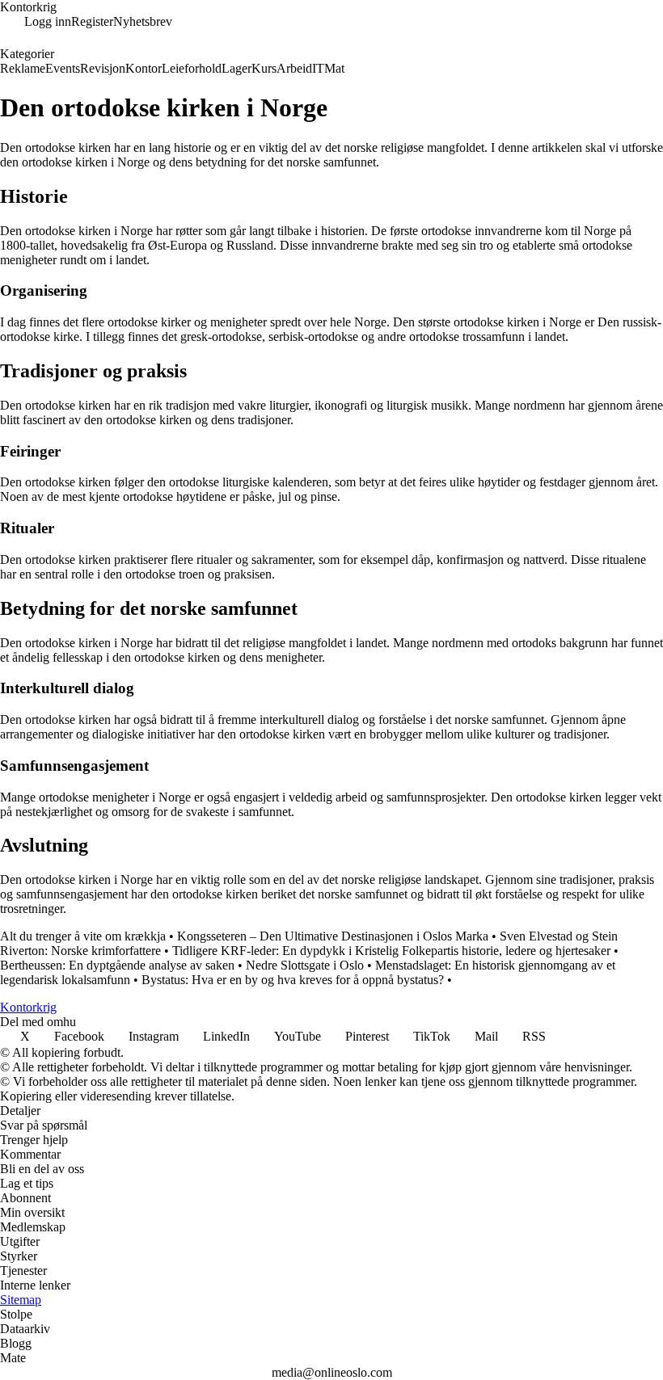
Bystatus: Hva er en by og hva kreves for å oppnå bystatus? (292, 980)
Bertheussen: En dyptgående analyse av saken (117, 965)
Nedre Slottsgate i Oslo (305, 965)
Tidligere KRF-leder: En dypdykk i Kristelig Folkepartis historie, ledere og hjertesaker (391, 950)
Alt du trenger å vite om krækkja (83, 936)
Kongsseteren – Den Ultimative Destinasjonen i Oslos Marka (332, 936)
